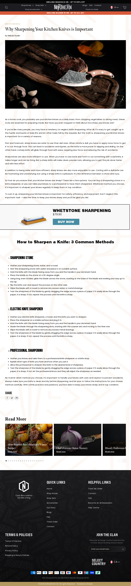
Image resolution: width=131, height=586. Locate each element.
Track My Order (95, 488)
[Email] (17, 398)
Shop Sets (40, 5)
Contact (97, 5)
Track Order (52, 521)
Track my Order (92, 9)
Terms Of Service (13, 541)
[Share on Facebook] (7, 398)
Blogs (85, 5)
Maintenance (12, 24)
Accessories (52, 503)
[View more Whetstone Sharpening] (65, 217)
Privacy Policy (11, 550)
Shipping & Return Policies (17, 555)
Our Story (51, 507)
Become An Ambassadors (100, 503)
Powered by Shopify (85, 584)
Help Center (93, 507)
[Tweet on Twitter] (12, 398)
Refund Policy (11, 546)
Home (49, 488)
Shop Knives (26, 5)
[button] (6, 460)
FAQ (90, 5)
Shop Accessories (32, 9)
